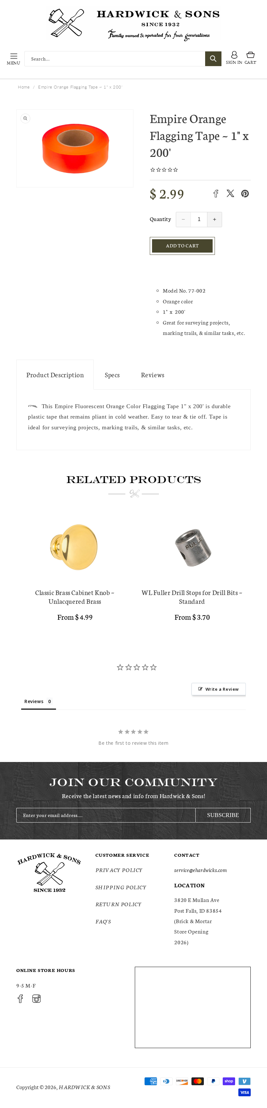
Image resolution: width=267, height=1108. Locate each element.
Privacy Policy (119, 869)
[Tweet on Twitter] (230, 193)
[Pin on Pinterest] (245, 193)
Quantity (160, 218)
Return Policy (118, 903)
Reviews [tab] (33, 701)
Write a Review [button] (222, 689)
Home (24, 87)
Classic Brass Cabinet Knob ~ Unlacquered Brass (75, 596)
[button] (13, 58)
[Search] (213, 58)
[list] (133, 570)
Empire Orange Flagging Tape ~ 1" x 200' (80, 87)
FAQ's (103, 921)
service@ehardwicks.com (200, 869)
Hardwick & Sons (84, 1086)
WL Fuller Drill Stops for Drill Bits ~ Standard (192, 596)
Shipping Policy (121, 887)
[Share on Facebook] (215, 193)
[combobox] (123, 58)
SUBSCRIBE (223, 815)
